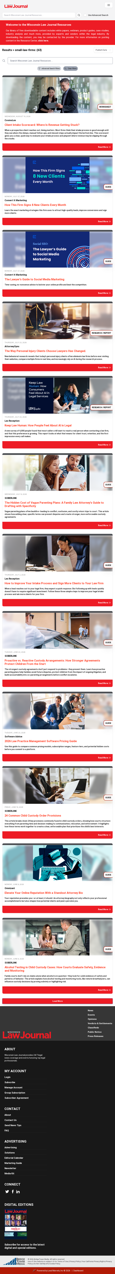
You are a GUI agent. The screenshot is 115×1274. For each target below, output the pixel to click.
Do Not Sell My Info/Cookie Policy (47, 1264)
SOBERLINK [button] (11, 498)
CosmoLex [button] (10, 120)
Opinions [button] (92, 1019)
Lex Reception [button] (12, 421)
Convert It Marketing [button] (16, 200)
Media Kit (9, 1173)
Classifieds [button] (93, 1027)
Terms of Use (62, 1261)
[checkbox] (85, 15)
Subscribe (9, 1082)
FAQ (6, 1130)
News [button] (90, 1010)
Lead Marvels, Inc (55, 1271)
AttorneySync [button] (12, 346)
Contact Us (10, 1120)
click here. (43, 40)
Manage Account (13, 1087)
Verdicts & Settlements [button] (100, 1023)
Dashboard (78, 1271)
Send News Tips (12, 1125)
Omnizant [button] (10, 888)
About (7, 1115)
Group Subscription (14, 1092)
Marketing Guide (13, 1163)
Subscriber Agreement (16, 1098)
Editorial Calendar (13, 1158)
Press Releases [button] (95, 1036)
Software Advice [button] (13, 736)
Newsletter (10, 1168)
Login (7, 1077)
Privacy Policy (75, 1261)
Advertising (10, 1147)
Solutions (9, 1152)
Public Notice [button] (95, 1032)
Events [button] (91, 1015)
